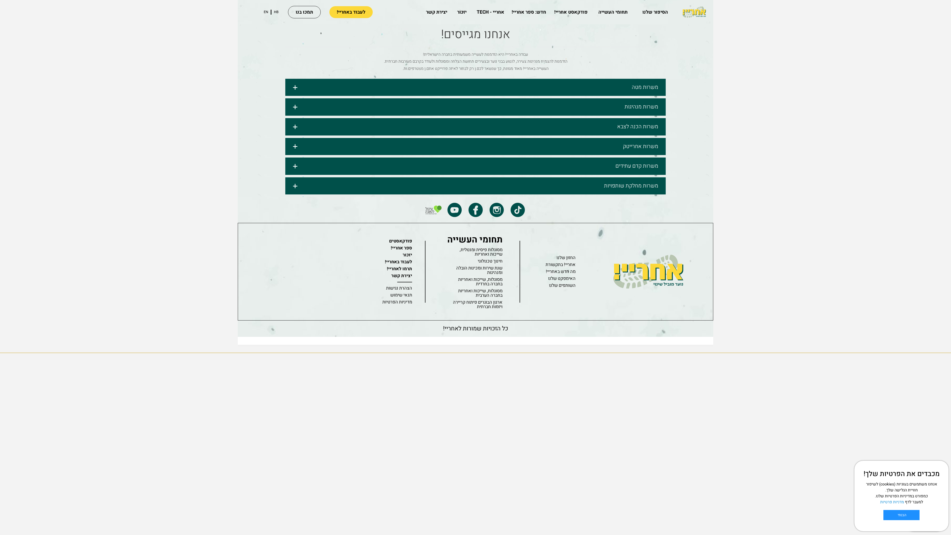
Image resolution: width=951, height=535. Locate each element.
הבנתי (901, 515)
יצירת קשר (436, 12)
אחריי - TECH (490, 12)
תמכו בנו (304, 12)
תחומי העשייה (613, 12)
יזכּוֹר (462, 12)
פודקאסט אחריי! (571, 12)
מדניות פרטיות (892, 502)
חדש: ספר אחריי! (529, 12)
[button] (475, 87)
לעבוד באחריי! (351, 12)
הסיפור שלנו (655, 12)
